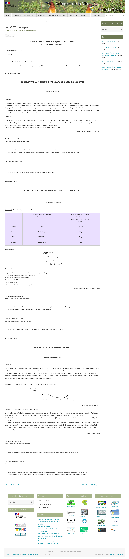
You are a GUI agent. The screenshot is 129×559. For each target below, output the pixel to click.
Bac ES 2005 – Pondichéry (89, 485)
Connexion (16, 555)
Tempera (112, 555)
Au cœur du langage (44, 526)
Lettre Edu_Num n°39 (109, 61)
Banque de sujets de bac (16, 22)
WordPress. (119, 555)
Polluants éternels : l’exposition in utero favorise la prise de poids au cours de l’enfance (50, 536)
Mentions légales (33, 555)
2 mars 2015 (21, 30)
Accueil (9, 555)
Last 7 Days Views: (44, 507)
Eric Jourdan (11, 30)
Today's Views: (42, 504)
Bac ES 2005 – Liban (14, 485)
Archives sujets (29, 22)
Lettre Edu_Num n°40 (109, 41)
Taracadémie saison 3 (109, 47)
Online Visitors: (43, 501)
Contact (24, 555)
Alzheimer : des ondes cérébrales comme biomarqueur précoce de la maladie (49, 521)
